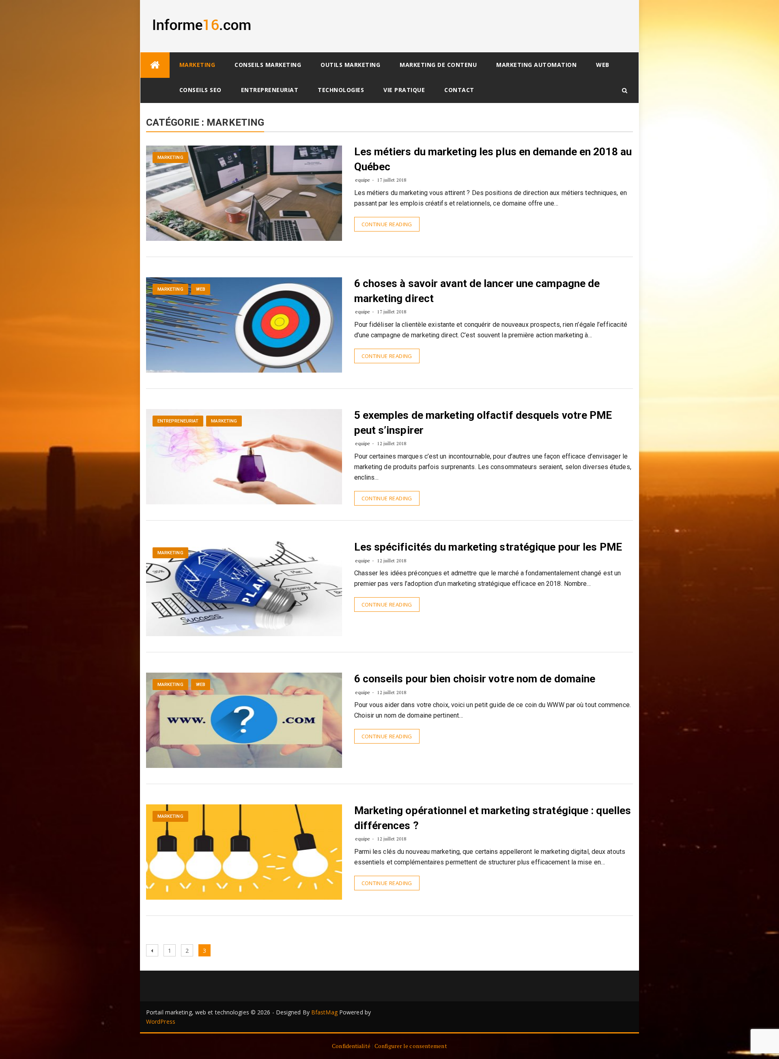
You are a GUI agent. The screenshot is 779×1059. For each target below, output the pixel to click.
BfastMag (324, 1012)
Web (602, 65)
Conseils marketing (268, 65)
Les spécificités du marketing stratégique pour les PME (488, 547)
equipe (362, 180)
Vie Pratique (404, 90)
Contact (459, 90)
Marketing (197, 65)
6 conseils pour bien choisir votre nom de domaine (475, 679)
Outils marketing (350, 65)
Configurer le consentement (410, 1046)
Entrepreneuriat (270, 90)
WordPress (160, 1021)
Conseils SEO (200, 90)
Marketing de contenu (438, 65)
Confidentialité (351, 1046)
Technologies (341, 90)
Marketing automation (536, 65)
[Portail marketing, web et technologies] (155, 65)
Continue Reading (387, 224)
